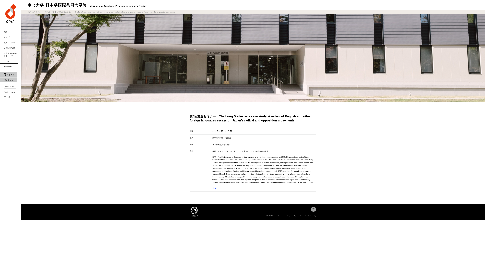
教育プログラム (10, 42)
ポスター (216, 188)
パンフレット (9, 80)
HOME (30, 12)
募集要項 (10, 75)
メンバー (7, 37)
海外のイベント (50, 12)
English (12, 92)
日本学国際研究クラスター (10, 54)
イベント (7, 61)
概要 (6, 32)
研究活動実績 (9, 48)
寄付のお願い (10, 86)
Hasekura (8, 66)
